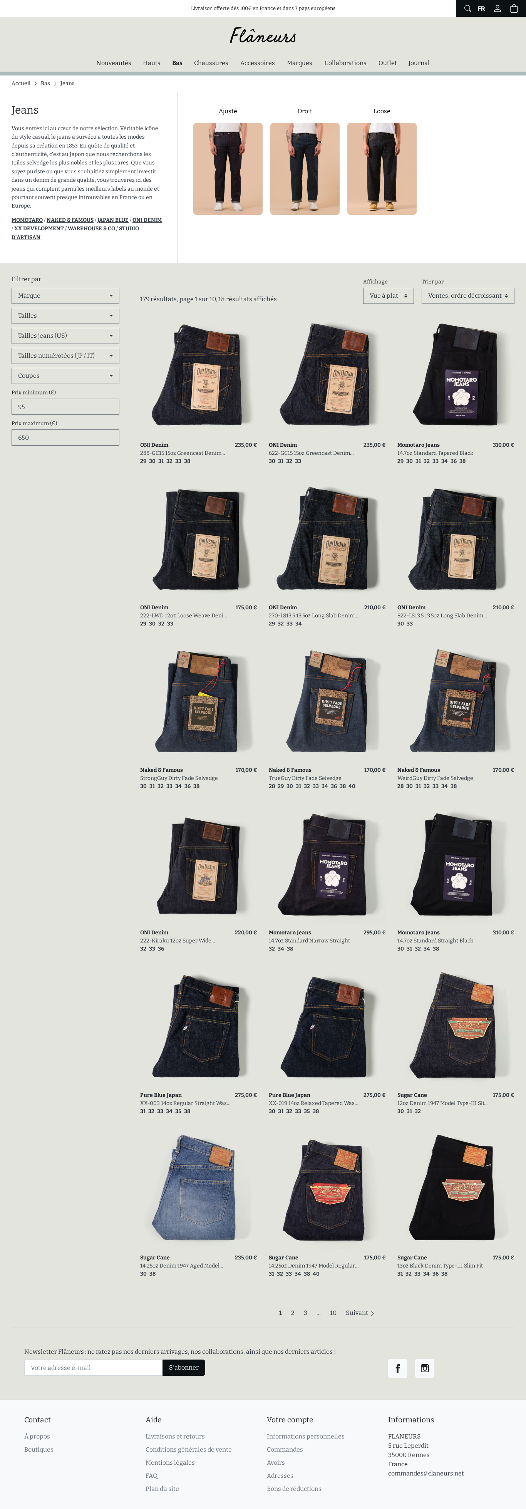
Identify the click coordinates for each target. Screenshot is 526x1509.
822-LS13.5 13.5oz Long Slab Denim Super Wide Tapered (440, 616)
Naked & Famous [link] (161, 770)
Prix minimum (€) (34, 392)
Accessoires (257, 63)
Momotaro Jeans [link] (418, 445)
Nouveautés (113, 63)
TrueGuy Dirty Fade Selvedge (305, 778)
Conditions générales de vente (189, 1449)
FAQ (151, 1475)
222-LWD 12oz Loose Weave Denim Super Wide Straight (184, 616)
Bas (179, 63)
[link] (198, 377)
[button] (514, 8)
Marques (299, 63)
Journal (419, 63)
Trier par (433, 281)
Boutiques (39, 1449)
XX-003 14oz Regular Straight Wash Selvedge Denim (185, 1103)
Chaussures (211, 63)
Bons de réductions (294, 1488)
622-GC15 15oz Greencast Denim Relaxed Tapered (309, 453)
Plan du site (162, 1488)
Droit (305, 111)
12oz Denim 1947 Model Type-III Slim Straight (443, 1103)
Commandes (285, 1449)
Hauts (152, 63)
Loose (382, 111)
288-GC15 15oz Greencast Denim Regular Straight (180, 453)
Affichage (375, 281)
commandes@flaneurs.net (426, 1473)
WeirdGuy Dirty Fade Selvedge (435, 778)
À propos (37, 1436)
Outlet (388, 63)
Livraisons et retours (175, 1436)
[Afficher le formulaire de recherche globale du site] (467, 8)
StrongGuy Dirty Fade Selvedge (179, 778)
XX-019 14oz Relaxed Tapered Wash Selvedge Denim (313, 1103)
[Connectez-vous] (497, 8)
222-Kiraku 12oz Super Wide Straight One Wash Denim (175, 941)
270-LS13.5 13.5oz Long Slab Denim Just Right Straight (312, 616)
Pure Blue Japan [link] (161, 1095)
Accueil (21, 83)
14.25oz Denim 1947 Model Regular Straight (312, 1266)
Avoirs (276, 1462)
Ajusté (228, 111)
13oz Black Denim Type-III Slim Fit (440, 1266)
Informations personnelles (306, 1436)
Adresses (280, 1475)
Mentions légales (170, 1462)
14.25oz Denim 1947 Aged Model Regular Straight (179, 1266)
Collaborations (346, 63)
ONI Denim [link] (154, 445)
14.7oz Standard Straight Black (435, 940)
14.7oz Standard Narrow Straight (309, 940)
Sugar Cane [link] (412, 1095)
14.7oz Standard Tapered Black (435, 453)
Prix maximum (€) (34, 423)
